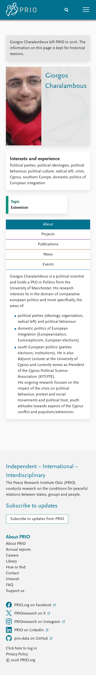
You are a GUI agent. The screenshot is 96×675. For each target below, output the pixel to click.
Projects (48, 234)
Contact (12, 573)
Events (48, 265)
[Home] (21, 9)
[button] (86, 10)
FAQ (9, 585)
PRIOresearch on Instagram (37, 622)
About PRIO (16, 544)
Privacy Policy (17, 654)
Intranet (12, 579)
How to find (16, 567)
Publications (48, 244)
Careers (12, 556)
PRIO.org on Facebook (33, 605)
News (48, 254)
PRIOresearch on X (30, 614)
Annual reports (18, 550)
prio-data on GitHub (31, 639)
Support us (15, 591)
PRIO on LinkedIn (29, 630)
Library (11, 561)
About (48, 224)
